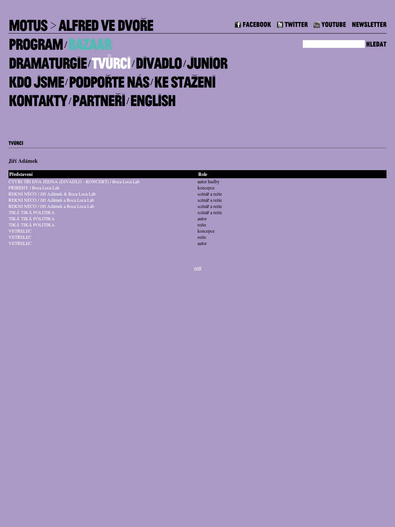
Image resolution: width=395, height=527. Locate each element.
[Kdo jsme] (36, 79)
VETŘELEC (20, 231)
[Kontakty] (37, 98)
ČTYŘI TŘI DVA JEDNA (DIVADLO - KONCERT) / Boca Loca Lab (74, 181)
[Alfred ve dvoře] (105, 23)
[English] (153, 98)
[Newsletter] (369, 23)
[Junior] (207, 60)
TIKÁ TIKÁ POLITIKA (31, 212)
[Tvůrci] (110, 60)
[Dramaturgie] (47, 60)
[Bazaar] (89, 41)
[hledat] (376, 43)
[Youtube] (330, 23)
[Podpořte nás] (109, 79)
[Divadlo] (158, 60)
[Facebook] (253, 23)
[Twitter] (292, 23)
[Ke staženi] (184, 79)
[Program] (35, 41)
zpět (197, 268)
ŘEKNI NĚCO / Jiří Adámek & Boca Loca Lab (52, 194)
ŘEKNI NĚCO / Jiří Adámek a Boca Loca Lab (51, 200)
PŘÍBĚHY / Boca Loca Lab (33, 187)
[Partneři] (98, 98)
